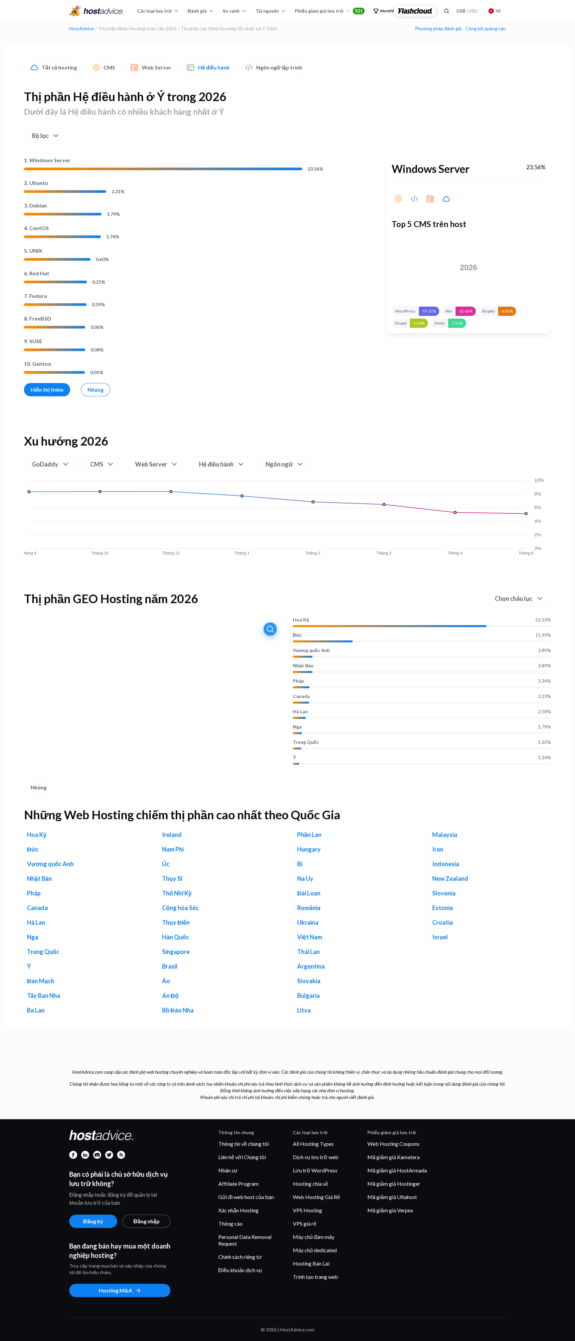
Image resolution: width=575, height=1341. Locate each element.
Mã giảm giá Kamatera (393, 1157)
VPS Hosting (307, 1210)
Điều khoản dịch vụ (240, 1270)
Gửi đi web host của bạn (246, 1197)
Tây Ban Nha (43, 995)
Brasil (169, 966)
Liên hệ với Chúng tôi (242, 1157)
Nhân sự (228, 1170)
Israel (440, 937)
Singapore (176, 951)
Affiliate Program (238, 1183)
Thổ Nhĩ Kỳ (177, 893)
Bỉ (299, 864)
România (308, 907)
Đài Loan (308, 893)
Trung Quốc (306, 742)
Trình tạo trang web (315, 1277)
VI (498, 11)
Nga (297, 727)
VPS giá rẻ (304, 1223)
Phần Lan (309, 834)
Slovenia (444, 893)
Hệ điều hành (214, 67)
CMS (109, 67)
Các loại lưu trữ (154, 11)
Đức (297, 635)
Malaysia (444, 834)
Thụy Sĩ (172, 878)
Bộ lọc (40, 135)
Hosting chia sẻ (310, 1183)
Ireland (172, 834)
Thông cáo (230, 1223)
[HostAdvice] (96, 11)
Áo (166, 981)
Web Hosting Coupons (393, 1143)
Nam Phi (173, 849)
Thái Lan (308, 951)
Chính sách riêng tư (240, 1257)
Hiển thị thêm (47, 389)
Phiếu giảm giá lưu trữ (329, 11)
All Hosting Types (313, 1143)
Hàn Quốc (175, 937)
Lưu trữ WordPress (315, 1170)
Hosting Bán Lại (311, 1263)
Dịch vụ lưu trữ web (315, 1157)
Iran (437, 849)
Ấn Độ (170, 995)
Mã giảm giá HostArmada (397, 1170)
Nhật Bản (303, 665)
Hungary (309, 849)
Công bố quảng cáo (486, 28)
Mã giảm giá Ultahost (392, 1197)
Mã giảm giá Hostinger (393, 1183)
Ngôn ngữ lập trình (279, 67)
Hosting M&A (115, 1290)
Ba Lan (36, 1010)
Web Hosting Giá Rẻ (316, 1197)
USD (467, 11)
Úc (165, 864)
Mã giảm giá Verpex (390, 1210)
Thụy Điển (176, 922)
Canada (301, 696)
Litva (304, 1010)
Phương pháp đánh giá (438, 28)
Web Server (156, 67)
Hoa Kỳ (301, 619)
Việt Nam (309, 937)
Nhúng (95, 389)
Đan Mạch (40, 981)
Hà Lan (300, 711)
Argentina (311, 966)
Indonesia (445, 864)
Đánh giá (197, 11)
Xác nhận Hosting (238, 1210)
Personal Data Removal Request (245, 1240)
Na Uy (305, 878)
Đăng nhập (146, 1221)
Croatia (442, 922)
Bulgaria (308, 995)
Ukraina (307, 922)
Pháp (298, 681)
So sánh (231, 11)
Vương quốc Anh (311, 650)
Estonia (442, 907)
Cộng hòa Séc (180, 907)
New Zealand (450, 878)
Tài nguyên (267, 11)
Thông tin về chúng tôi (243, 1143)
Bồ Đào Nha (178, 1010)
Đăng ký (93, 1221)
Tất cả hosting (59, 67)
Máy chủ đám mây (313, 1237)
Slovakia (308, 981)
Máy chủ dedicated (315, 1250)
